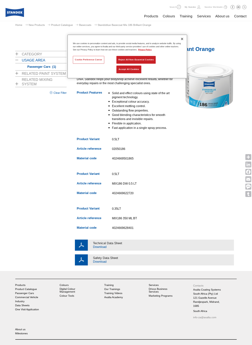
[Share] (248, 157)
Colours (169, 16)
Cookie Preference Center (88, 60)
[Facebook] (248, 172)
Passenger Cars (41, 66)
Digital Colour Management (67, 290)
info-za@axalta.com (204, 317)
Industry (20, 301)
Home (18, 24)
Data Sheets (22, 305)
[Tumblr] (248, 194)
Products (151, 16)
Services (204, 16)
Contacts (198, 285)
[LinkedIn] (248, 164)
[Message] (248, 186)
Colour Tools (67, 295)
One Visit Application (27, 309)
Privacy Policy (145, 50)
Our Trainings (112, 289)
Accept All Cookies (129, 69)
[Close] (182, 39)
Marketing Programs (160, 295)
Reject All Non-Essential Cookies (136, 60)
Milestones (21, 333)
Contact (240, 16)
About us (222, 16)
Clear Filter (60, 92)
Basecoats (85, 24)
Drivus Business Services (158, 290)
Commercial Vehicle (26, 297)
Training (186, 16)
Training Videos (113, 293)
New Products (37, 24)
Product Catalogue (62, 24)
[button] (179, 7)
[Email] (248, 179)
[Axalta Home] (15, 13)
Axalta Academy (113, 297)
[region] (127, 56)
